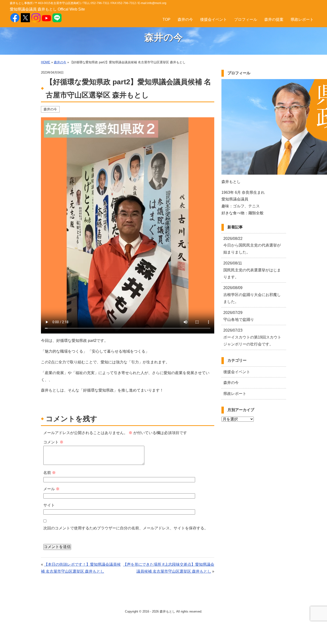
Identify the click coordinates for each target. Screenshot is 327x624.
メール (51, 489)
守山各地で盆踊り (238, 316)
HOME (45, 62)
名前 (49, 473)
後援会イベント (213, 19)
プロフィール (245, 19)
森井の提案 (273, 19)
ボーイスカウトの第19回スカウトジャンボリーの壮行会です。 (252, 337)
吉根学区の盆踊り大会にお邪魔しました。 (252, 295)
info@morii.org (156, 3)
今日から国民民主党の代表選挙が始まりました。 (252, 245)
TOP (166, 19)
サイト (49, 505)
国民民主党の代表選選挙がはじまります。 (252, 270)
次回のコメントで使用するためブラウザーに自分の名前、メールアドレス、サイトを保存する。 (125, 528)
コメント (53, 442)
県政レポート (302, 19)
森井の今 (185, 19)
